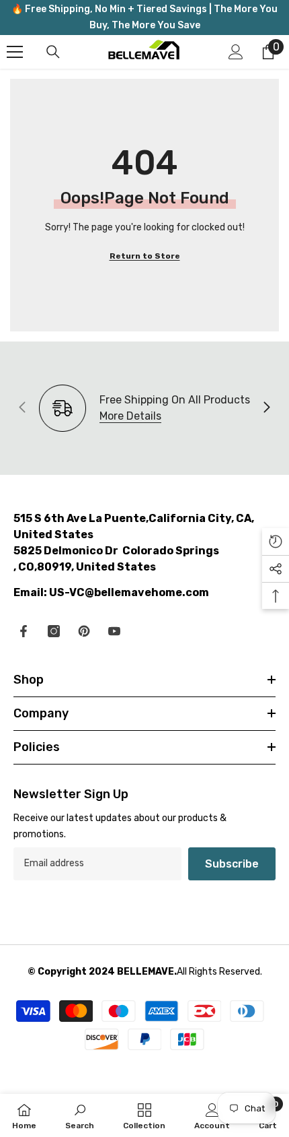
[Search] (53, 52)
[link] (79, 1115)
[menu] (15, 52)
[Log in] (236, 51)
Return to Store (145, 256)
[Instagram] (54, 631)
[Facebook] (23, 631)
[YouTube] (114, 631)
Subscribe (232, 863)
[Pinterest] (84, 631)
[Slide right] (266, 408)
